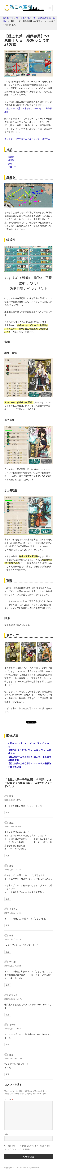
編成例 (11, 160)
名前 (6, 1134)
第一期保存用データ (25, 18)
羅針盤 (11, 157)
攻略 (10, 163)
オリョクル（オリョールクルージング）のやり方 (27, 139)
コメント (9, 1099)
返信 (7, 812)
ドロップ (12, 167)
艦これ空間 (8, 18)
